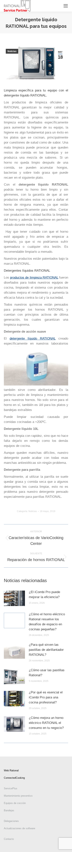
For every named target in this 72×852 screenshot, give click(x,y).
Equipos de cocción (15, 803)
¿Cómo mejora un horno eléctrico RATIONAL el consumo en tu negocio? (46, 723)
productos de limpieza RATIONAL (34, 277)
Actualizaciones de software (19, 828)
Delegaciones (11, 821)
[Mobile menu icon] (65, 5)
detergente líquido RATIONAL (32, 338)
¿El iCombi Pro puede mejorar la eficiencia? (44, 594)
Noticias (12, 51)
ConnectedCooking (14, 777)
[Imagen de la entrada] (14, 598)
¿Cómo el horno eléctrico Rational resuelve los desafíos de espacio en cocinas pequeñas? (47, 621)
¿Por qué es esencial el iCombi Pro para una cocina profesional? (46, 697)
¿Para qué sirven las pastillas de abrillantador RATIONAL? (46, 650)
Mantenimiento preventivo (18, 795)
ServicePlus (10, 788)
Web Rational (11, 770)
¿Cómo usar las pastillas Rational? (47, 672)
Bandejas (9, 810)
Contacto (9, 839)
